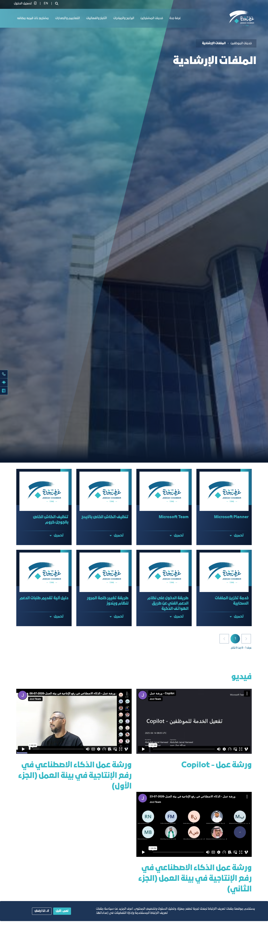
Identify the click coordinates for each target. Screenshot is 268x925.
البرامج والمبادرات (123, 18)
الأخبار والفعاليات (96, 18)
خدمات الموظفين (241, 43)
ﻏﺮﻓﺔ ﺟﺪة (175, 18)
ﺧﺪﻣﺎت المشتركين (151, 18)
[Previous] (246, 639)
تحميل (239, 535)
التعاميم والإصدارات (67, 18)
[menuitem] (46, 3)
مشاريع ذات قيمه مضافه (33, 18)
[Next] (224, 639)
